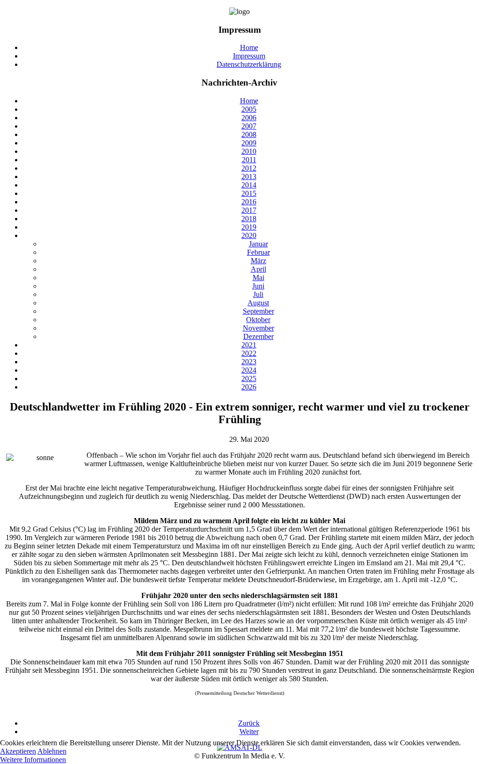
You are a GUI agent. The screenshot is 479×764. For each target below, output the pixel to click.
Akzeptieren (18, 751)
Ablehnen (51, 751)
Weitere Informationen (33, 760)
